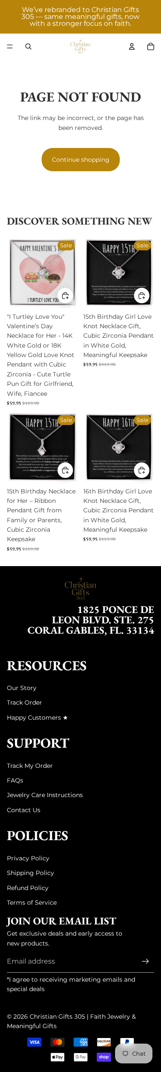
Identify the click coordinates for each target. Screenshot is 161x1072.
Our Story (21, 688)
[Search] (28, 46)
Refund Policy (28, 888)
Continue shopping (80, 159)
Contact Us (23, 810)
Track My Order (30, 766)
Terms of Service (32, 902)
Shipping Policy (30, 873)
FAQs (15, 780)
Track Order (24, 702)
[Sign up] (145, 961)
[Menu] (10, 46)
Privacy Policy (28, 858)
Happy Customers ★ (37, 717)
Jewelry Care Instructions (45, 795)
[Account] (131, 46)
